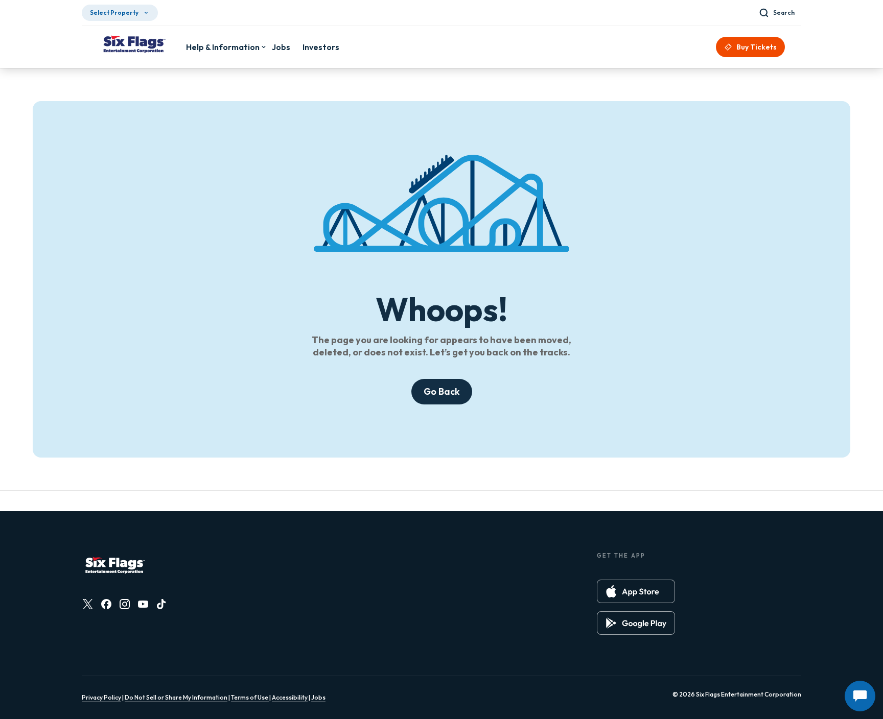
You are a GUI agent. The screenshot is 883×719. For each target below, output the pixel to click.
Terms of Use (250, 697)
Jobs (318, 697)
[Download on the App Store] (636, 591)
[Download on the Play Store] (636, 623)
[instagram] (125, 604)
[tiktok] (161, 604)
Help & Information (223, 47)
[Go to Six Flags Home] (134, 45)
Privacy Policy (101, 697)
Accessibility (290, 697)
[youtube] (143, 604)
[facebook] (106, 604)
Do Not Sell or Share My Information (176, 697)
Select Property (114, 12)
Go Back (442, 391)
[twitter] (88, 604)
